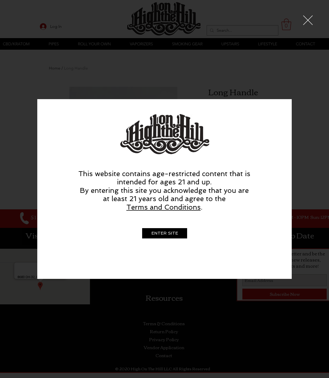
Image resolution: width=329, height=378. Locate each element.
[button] (308, 20)
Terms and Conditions (163, 207)
